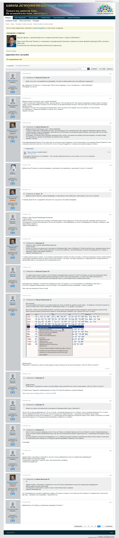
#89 (110, 475)
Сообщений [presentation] (10, 65)
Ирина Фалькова (12, 457)
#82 (110, 239)
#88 (110, 450)
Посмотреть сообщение (48, 77)
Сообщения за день (11, 20)
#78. (109, 152)
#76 (110, 74)
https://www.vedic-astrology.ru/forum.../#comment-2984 (39, 393)
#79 (110, 165)
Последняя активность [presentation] (23, 65)
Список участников (25, 20)
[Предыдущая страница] (103, 69)
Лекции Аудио (33, 17)
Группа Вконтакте (59, 17)
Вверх (111, 532)
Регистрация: (11, 88)
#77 (110, 98)
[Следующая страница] (104, 69)
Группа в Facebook (74, 17)
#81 (110, 214)
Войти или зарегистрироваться (104, 1)
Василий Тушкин (12, 130)
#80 (110, 190)
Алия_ (13, 172)
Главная (7, 24)
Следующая (108, 526)
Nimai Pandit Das (12, 509)
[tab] (10, 66)
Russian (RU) (10, 532)
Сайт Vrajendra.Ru (20, 17)
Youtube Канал (45, 17)
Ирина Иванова (13, 80)
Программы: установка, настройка (24, 24)
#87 (110, 426)
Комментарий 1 (30, 148)
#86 (110, 401)
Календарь (36, 20)
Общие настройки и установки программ (43, 24)
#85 (110, 374)
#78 (110, 123)
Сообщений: (12, 87)
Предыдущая (78, 526)
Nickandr (13, 381)
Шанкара (13, 221)
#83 (110, 267)
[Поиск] (88, 69)
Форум (12, 24)
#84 (110, 296)
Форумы (8, 18)
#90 (110, 502)
